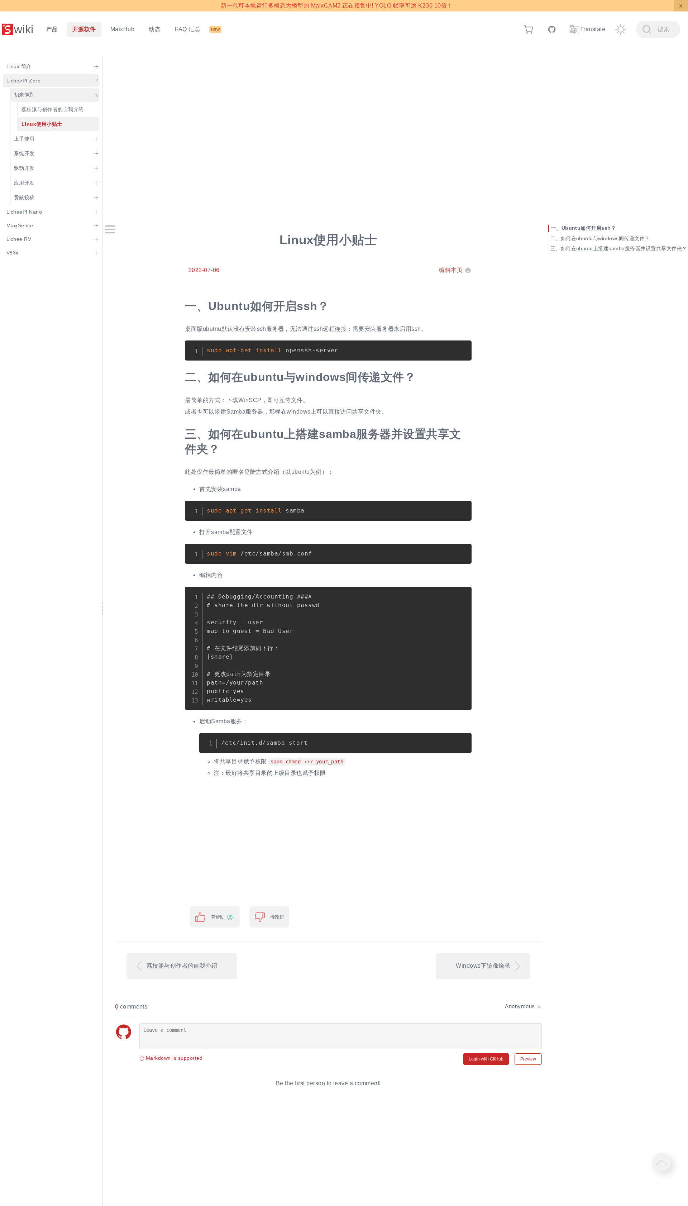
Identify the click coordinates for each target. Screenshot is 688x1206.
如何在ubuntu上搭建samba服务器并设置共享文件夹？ (624, 248)
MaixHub (122, 29)
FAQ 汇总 (187, 29)
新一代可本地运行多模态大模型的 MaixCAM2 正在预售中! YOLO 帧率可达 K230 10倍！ (337, 6)
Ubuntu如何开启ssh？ (589, 228)
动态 (155, 29)
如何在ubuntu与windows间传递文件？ (605, 238)
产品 (52, 29)
